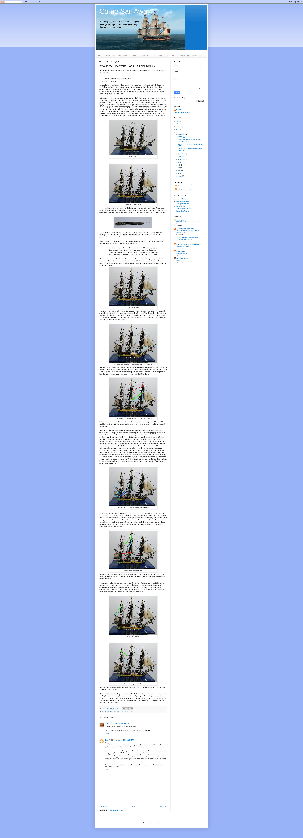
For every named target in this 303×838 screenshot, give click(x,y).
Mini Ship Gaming (182, 258)
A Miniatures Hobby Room (185, 229)
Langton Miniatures (182, 199)
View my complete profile (182, 112)
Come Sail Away (125, 11)
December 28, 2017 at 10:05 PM (124, 740)
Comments (180, 189)
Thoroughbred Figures (183, 204)
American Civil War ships (166, 55)
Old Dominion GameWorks (184, 209)
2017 (178, 132)
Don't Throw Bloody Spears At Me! (188, 244)
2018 (178, 129)
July (179, 165)
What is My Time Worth (126, 711)
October (180, 156)
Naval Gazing (180, 251)
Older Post (163, 807)
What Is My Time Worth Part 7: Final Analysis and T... (189, 140)
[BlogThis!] (125, 708)
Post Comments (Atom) (115, 810)
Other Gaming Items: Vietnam (190, 55)
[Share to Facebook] (129, 708)
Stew (106, 723)
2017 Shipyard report (184, 137)
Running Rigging (114, 711)
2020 (178, 124)
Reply (107, 733)
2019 (178, 127)
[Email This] (123, 708)
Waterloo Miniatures (182, 201)
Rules (135, 55)
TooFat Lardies (180, 206)
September (181, 159)
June (179, 168)
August (180, 162)
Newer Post (103, 807)
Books (178, 260)
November (181, 154)
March (180, 176)
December (181, 134)
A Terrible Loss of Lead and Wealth (188, 237)
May (179, 170)
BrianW (107, 740)
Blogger (160, 823)
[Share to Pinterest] (132, 708)
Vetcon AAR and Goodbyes (184, 239)
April (179, 173)
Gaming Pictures (147, 55)
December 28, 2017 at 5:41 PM (119, 723)
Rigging (107, 711)
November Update (181, 253)
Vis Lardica (180, 220)
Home (100, 55)
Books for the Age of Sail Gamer (118, 55)
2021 (178, 121)
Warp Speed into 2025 (182, 246)
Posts (179, 186)
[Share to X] (127, 708)
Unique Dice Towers (182, 211)
